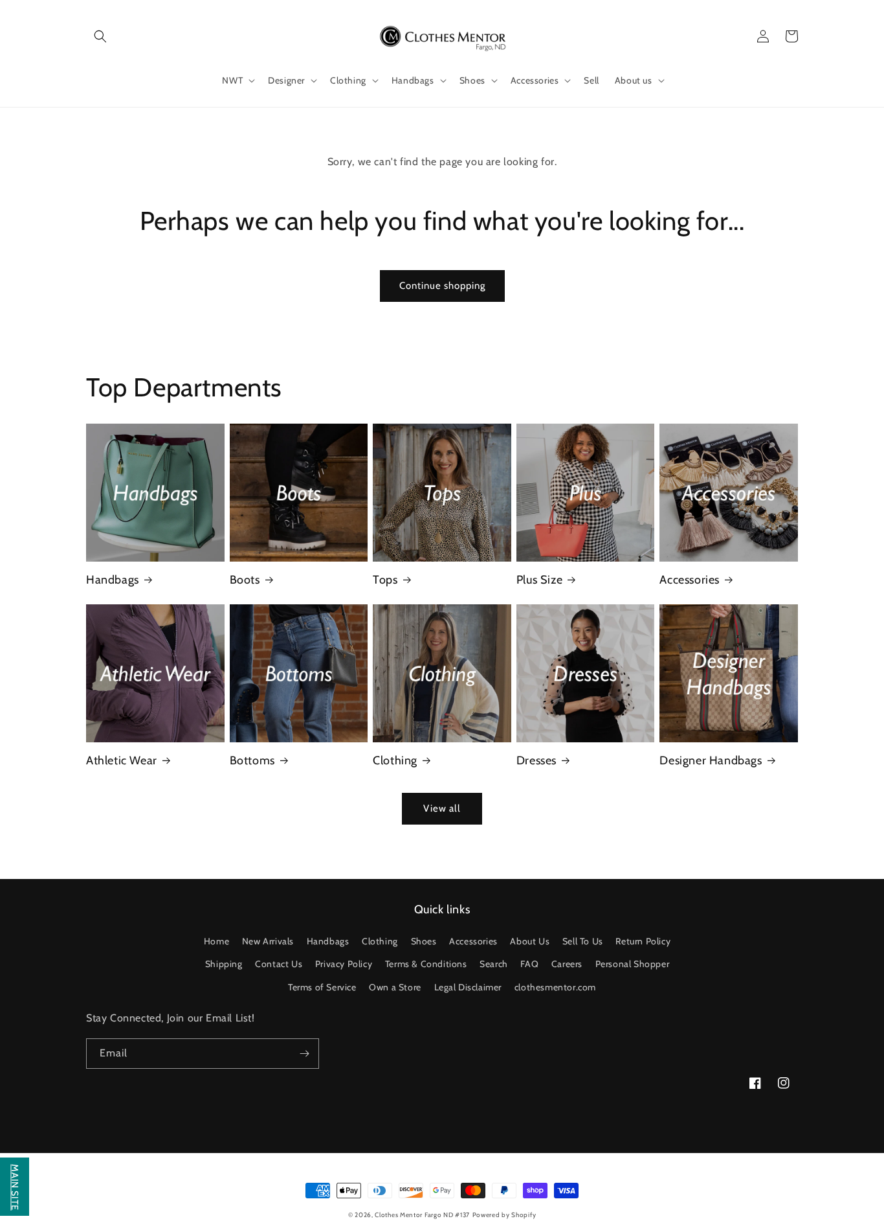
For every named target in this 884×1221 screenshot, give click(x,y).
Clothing (395, 760)
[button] (100, 36)
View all (442, 808)
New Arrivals (268, 941)
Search (494, 964)
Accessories (689, 580)
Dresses (536, 760)
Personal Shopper (632, 964)
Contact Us (278, 964)
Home (216, 941)
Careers (566, 964)
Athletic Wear (121, 760)
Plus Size (539, 580)
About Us (529, 941)
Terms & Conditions (426, 964)
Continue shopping (442, 285)
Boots (245, 580)
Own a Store (395, 987)
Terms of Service (322, 987)
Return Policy (642, 941)
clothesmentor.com (555, 987)
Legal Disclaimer (468, 987)
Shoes (424, 941)
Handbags (112, 580)
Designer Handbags (710, 760)
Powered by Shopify (504, 1215)
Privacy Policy (343, 964)
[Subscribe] (304, 1053)
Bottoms (252, 760)
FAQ (529, 964)
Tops (385, 580)
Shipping (224, 964)
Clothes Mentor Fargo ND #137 (422, 1215)
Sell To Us (582, 941)
